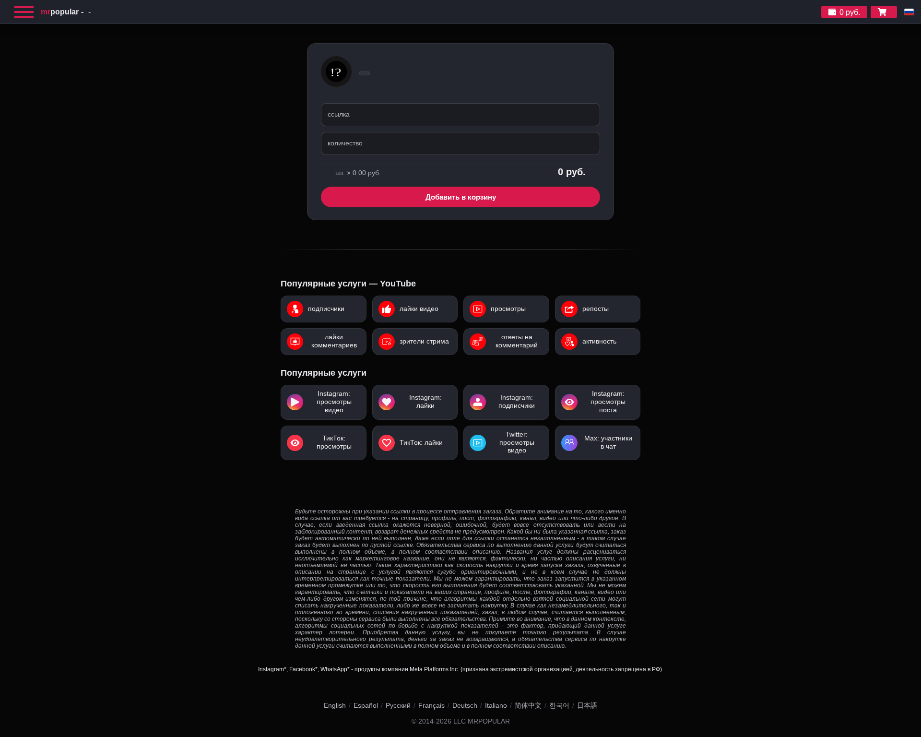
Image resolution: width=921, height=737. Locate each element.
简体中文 (528, 705)
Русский (398, 705)
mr (60, 12)
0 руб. (849, 12)
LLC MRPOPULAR (481, 721)
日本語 (587, 705)
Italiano (496, 705)
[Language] (909, 12)
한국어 (559, 705)
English (335, 705)
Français (431, 705)
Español (366, 705)
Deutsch (464, 705)
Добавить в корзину (460, 197)
